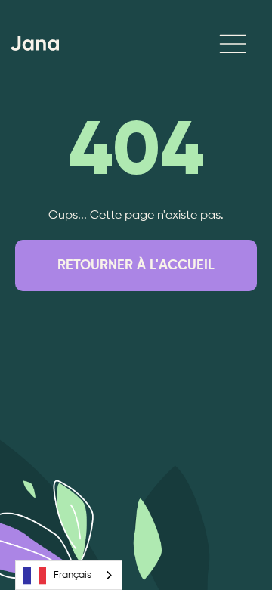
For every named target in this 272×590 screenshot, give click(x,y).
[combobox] (68, 575)
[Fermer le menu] (214, 44)
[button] (232, 42)
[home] (31, 43)
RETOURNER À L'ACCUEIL (136, 265)
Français (72, 575)
